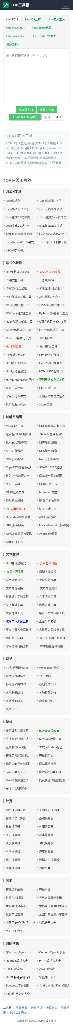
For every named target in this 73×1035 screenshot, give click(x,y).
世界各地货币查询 (17, 906)
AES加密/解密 (15, 450)
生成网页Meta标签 (51, 747)
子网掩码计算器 (49, 810)
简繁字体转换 (47, 571)
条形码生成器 (14, 500)
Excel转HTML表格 (45, 36)
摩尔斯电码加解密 (50, 475)
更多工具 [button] (12, 44)
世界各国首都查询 (50, 897)
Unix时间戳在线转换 (52, 638)
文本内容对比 (48, 588)
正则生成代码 (14, 388)
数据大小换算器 (49, 859)
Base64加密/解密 (50, 434)
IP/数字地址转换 (49, 500)
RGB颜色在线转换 (51, 646)
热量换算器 (13, 826)
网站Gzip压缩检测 (17, 763)
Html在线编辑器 (16, 563)
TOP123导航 (18, 1012)
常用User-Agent (16, 952)
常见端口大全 (47, 977)
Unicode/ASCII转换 (18, 517)
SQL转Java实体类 (50, 225)
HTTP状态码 (14, 969)
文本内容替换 (14, 588)
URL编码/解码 (15, 525)
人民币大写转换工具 (52, 629)
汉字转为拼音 (14, 580)
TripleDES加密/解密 (18, 467)
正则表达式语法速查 (52, 396)
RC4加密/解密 (15, 459)
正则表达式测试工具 (52, 379)
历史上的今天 (14, 931)
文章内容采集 (15, 571)
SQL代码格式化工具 (18, 313)
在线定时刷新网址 (17, 755)
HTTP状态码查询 (17, 788)
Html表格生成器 (16, 371)
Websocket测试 (49, 667)
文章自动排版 (48, 563)
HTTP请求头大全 (50, 960)
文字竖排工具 (47, 596)
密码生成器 (13, 484)
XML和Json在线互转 (19, 234)
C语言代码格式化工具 (53, 321)
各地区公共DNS (16, 684)
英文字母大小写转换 (18, 629)
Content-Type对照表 (52, 952)
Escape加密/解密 (17, 442)
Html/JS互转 (33, 19)
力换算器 (44, 868)
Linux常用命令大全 (18, 993)
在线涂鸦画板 (14, 889)
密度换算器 (13, 868)
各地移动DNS (47, 692)
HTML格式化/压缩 (17, 272)
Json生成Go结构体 (18, 225)
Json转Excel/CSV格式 (20, 242)
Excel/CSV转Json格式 (53, 234)
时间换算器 (13, 851)
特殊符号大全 (47, 922)
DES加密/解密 (48, 450)
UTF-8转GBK (47, 508)
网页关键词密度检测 (52, 780)
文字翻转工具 (14, 604)
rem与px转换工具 (50, 738)
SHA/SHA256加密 (50, 467)
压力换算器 (13, 834)
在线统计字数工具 (17, 596)
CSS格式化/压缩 (50, 272)
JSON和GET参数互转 (53, 242)
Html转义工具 (56, 19)
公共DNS (45, 676)
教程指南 (51, 1007)
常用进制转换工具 (17, 646)
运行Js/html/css (16, 404)
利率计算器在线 (16, 810)
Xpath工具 (45, 404)
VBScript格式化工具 (18, 338)
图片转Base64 (15, 508)
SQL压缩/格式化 (49, 288)
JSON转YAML (15, 250)
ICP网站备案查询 (50, 772)
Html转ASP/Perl (16, 36)
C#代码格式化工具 (17, 305)
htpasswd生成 (48, 492)
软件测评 (36, 1007)
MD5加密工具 (14, 426)
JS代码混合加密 (16, 288)
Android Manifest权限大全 (56, 985)
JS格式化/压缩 (15, 280)
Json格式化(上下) (50, 200)
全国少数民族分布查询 (53, 914)
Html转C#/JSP (15, 27)
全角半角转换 (47, 621)
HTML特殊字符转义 (18, 977)
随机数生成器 (14, 638)
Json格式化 (13, 200)
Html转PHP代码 (41, 27)
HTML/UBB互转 (49, 371)
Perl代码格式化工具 (51, 330)
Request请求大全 (17, 960)
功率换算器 (46, 834)
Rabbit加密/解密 (49, 459)
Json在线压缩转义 (50, 209)
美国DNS (11, 709)
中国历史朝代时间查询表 (21, 922)
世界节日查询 (14, 914)
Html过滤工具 (47, 388)
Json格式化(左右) (17, 209)
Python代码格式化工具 (53, 313)
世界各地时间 (14, 897)
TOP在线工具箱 (47, 1020)
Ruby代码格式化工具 (19, 321)
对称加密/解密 (48, 442)
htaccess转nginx (49, 730)
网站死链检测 (47, 763)
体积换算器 (46, 826)
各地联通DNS (14, 692)
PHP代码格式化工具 (18, 296)
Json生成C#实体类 (18, 217)
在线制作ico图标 (16, 747)
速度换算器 (46, 851)
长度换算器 (13, 843)
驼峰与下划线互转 (17, 621)
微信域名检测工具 (17, 730)
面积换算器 (46, 818)
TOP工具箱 (20, 5)
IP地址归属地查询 (17, 667)
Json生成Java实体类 (52, 217)
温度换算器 (46, 843)
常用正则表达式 (16, 396)
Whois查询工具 (16, 772)
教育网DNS (46, 700)
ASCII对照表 (47, 969)
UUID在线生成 (48, 484)
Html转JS (12, 19)
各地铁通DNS (14, 700)
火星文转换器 (47, 580)
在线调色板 (46, 755)
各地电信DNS (47, 684)
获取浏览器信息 (16, 676)
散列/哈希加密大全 (17, 475)
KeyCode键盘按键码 (19, 533)
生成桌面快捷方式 (17, 738)
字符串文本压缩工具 (52, 613)
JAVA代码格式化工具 (52, 305)
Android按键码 (48, 533)
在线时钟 (44, 889)
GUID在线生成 (15, 492)
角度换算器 (13, 859)
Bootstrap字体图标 (18, 985)
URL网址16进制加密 (52, 426)
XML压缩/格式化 (49, 296)
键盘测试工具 (14, 542)
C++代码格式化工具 (18, 330)
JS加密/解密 (47, 280)
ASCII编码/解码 (49, 517)
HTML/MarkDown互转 (20, 379)
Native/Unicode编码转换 (54, 525)
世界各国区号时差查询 (53, 906)
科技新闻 (21, 1007)
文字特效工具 (14, 613)
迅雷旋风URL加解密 (18, 434)
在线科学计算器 (16, 818)
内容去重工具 (47, 604)
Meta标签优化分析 (17, 780)
